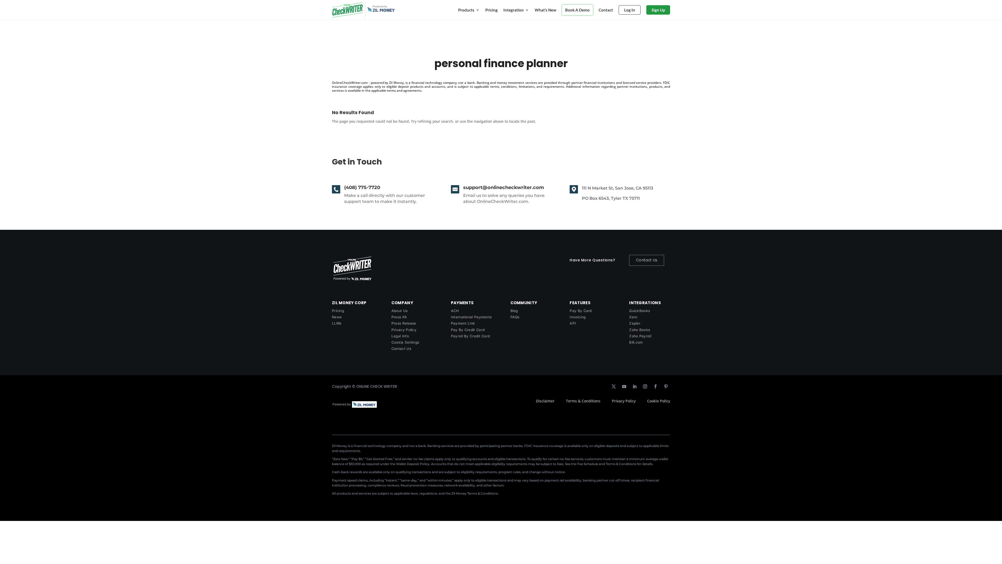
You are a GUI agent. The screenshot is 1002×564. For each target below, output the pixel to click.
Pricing (491, 10)
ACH (455, 311)
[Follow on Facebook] (655, 386)
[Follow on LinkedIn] (634, 386)
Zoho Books (639, 330)
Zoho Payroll (640, 336)
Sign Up (658, 10)
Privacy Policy (403, 330)
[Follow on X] (614, 386)
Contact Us (646, 260)
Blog (514, 311)
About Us (399, 311)
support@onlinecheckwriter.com (503, 187)
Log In (629, 10)
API (573, 323)
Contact (606, 10)
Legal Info (400, 336)
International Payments (471, 317)
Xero (633, 317)
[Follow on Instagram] (645, 386)
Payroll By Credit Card (470, 336)
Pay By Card (581, 311)
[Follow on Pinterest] (666, 386)
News (337, 317)
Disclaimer (545, 400)
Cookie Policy (658, 400)
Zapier (634, 323)
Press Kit (399, 317)
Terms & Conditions (583, 400)
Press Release (403, 323)
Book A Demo (577, 10)
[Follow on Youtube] (624, 386)
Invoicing (578, 317)
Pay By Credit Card (468, 330)
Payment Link (463, 323)
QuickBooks (639, 311)
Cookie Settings (405, 342)
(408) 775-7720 (362, 187)
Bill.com (636, 342)
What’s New (545, 10)
